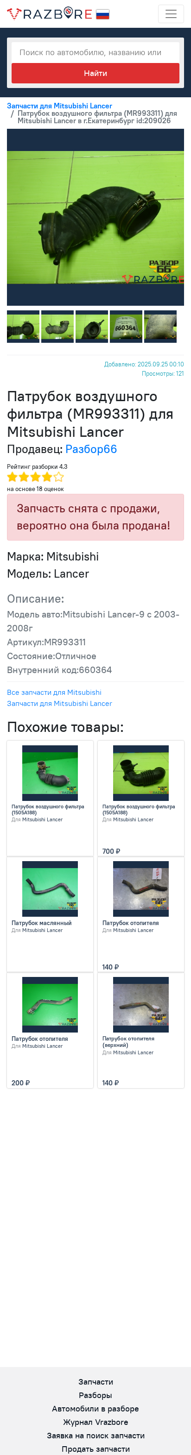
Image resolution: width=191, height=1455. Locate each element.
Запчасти (95, 1381)
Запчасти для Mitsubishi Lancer (59, 703)
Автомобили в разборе (95, 1408)
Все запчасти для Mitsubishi (54, 692)
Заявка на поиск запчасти (96, 1435)
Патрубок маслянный (42, 923)
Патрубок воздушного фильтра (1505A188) (48, 810)
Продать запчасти (96, 1448)
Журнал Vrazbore (95, 1422)
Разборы (95, 1395)
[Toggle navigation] (171, 14)
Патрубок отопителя (130, 923)
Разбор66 (91, 448)
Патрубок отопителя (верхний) (128, 1041)
